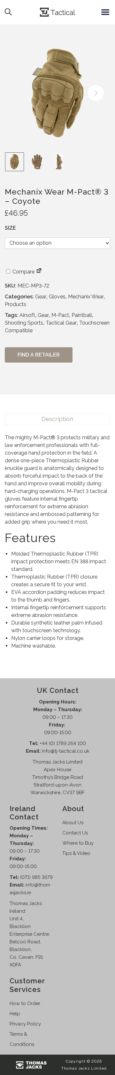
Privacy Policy (25, 1024)
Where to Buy (78, 843)
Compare (22, 272)
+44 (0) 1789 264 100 (63, 743)
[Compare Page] (39, 272)
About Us (72, 822)
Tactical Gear (61, 323)
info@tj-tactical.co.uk (65, 751)
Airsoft (27, 315)
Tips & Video (76, 853)
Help (15, 1014)
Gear (40, 297)
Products (15, 304)
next (96, 93)
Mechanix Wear (86, 297)
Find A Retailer (39, 355)
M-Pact (60, 315)
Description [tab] (57, 419)
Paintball (82, 315)
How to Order (25, 1003)
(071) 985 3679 (36, 877)
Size (10, 228)
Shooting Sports (24, 323)
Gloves (57, 297)
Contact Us (75, 833)
